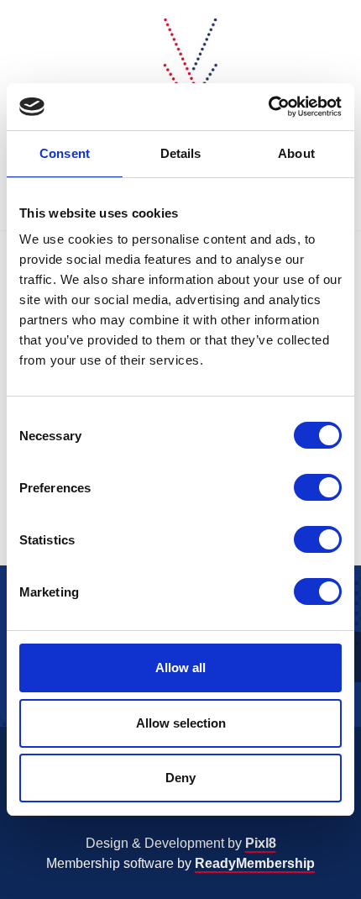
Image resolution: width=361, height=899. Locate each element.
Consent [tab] (64, 153)
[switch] (318, 487)
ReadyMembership (255, 863)
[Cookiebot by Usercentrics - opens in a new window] (268, 107)
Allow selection (181, 723)
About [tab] (296, 153)
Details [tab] (180, 153)
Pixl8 (260, 843)
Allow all (180, 667)
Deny (180, 777)
